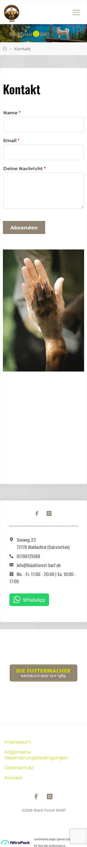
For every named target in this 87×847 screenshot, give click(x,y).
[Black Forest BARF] (11, 12)
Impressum (18, 742)
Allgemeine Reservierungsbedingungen (36, 754)
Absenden (24, 228)
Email (11, 140)
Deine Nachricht (24, 168)
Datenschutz (19, 767)
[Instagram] (49, 514)
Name (12, 113)
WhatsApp (34, 599)
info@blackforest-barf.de (39, 565)
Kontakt (13, 778)
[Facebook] (37, 514)
